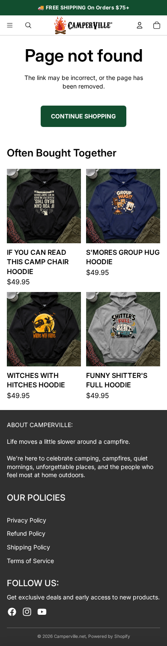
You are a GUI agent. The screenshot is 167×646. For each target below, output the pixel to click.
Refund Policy (26, 533)
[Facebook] (12, 612)
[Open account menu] (139, 25)
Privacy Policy (26, 520)
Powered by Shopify (109, 636)
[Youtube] (42, 612)
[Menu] (10, 25)
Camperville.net (70, 636)
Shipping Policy (28, 547)
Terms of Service (30, 560)
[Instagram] (27, 612)
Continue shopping (83, 116)
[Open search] (28, 25)
